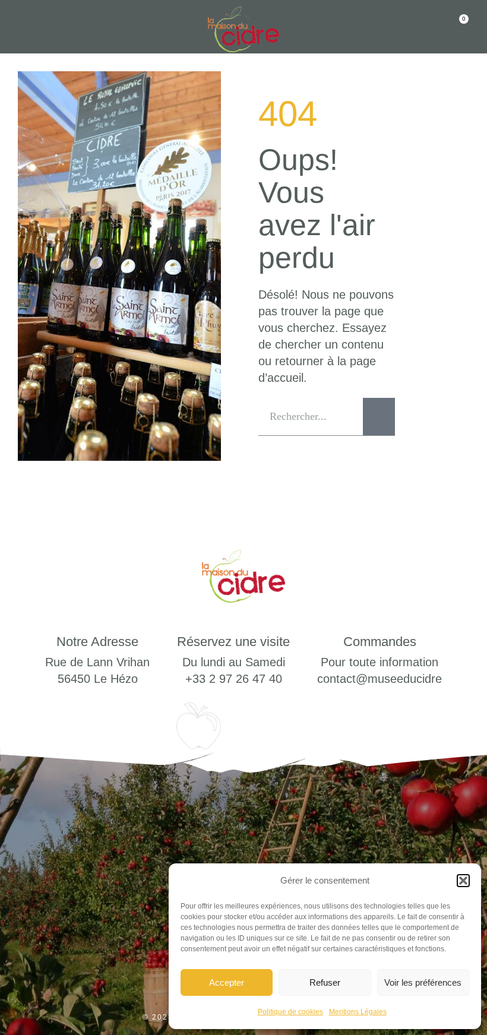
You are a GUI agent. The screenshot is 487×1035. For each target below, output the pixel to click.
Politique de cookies (290, 1012)
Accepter (226, 982)
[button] (463, 881)
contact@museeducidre (379, 678)
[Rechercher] (379, 416)
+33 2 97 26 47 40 (233, 678)
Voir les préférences (422, 982)
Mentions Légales (358, 1012)
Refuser (324, 982)
